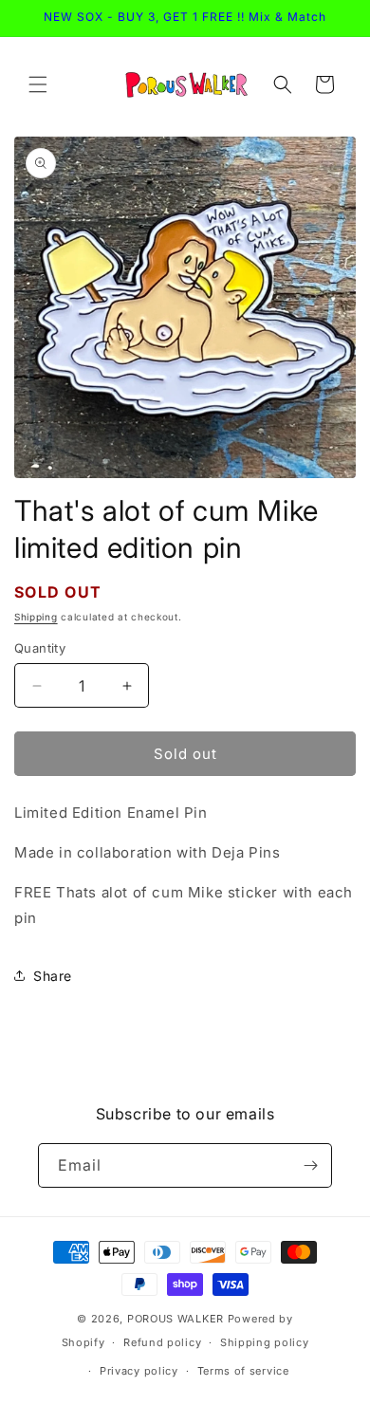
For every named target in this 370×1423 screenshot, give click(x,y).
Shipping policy (264, 1342)
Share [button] (52, 976)
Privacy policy (139, 1370)
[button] (38, 84)
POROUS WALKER (175, 1318)
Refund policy (162, 1342)
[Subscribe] (310, 1165)
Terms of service (243, 1370)
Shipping (36, 616)
